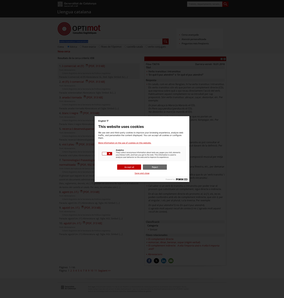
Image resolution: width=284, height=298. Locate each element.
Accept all (129, 167)
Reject (155, 167)
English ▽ (103, 121)
